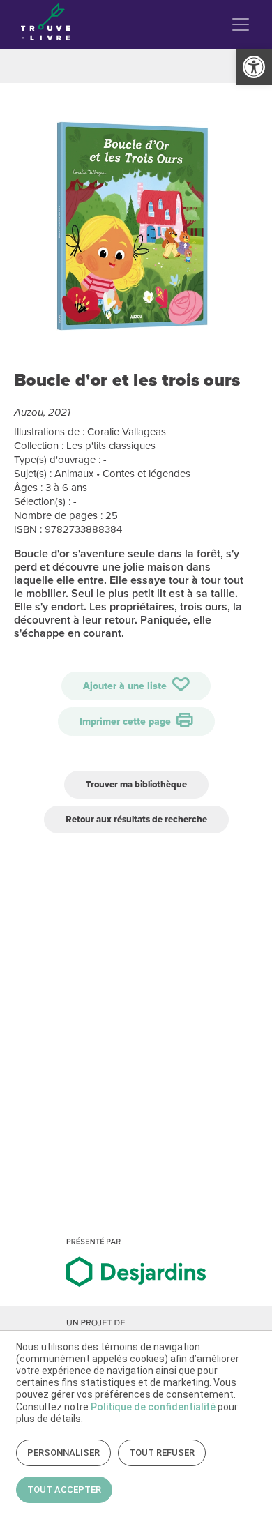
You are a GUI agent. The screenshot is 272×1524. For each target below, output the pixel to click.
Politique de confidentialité (153, 1406)
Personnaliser (63, 1452)
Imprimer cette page (127, 721)
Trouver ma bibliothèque (136, 784)
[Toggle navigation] (240, 24)
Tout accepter (64, 1489)
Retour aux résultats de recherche (136, 819)
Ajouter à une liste (126, 686)
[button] (254, 67)
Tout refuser (162, 1452)
